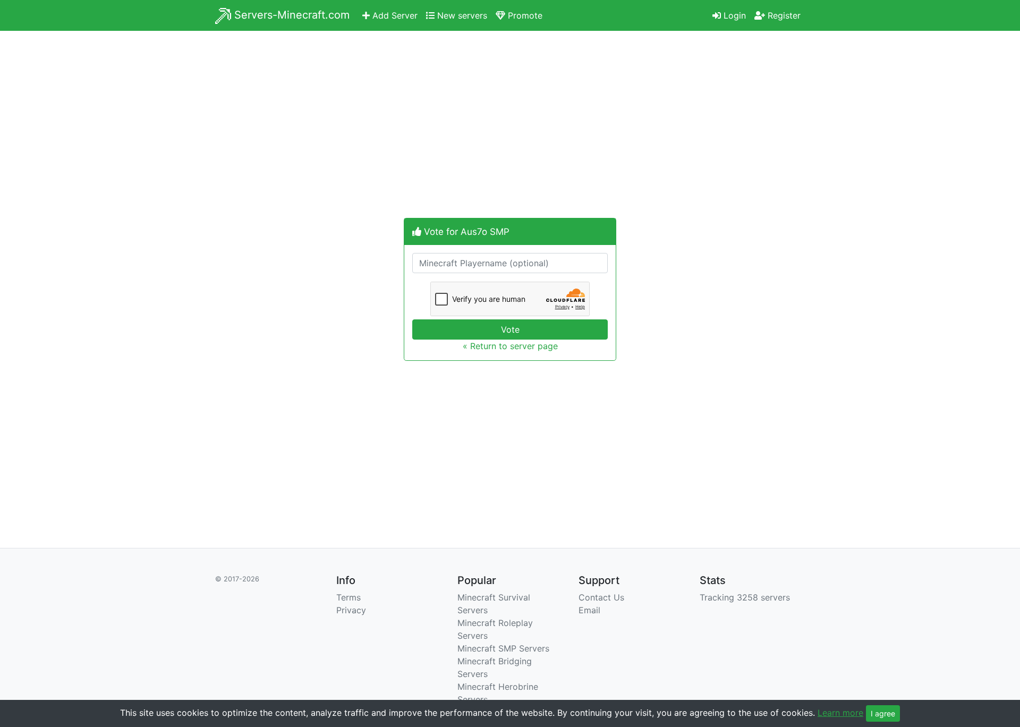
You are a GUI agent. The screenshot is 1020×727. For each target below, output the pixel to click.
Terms (348, 597)
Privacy (351, 610)
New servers (461, 15)
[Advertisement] (510, 130)
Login (733, 15)
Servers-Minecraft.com (290, 15)
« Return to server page (510, 346)
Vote (510, 329)
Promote (523, 15)
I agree (883, 713)
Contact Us (601, 597)
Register (783, 15)
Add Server (394, 15)
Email (589, 610)
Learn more (840, 712)
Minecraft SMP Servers (503, 648)
